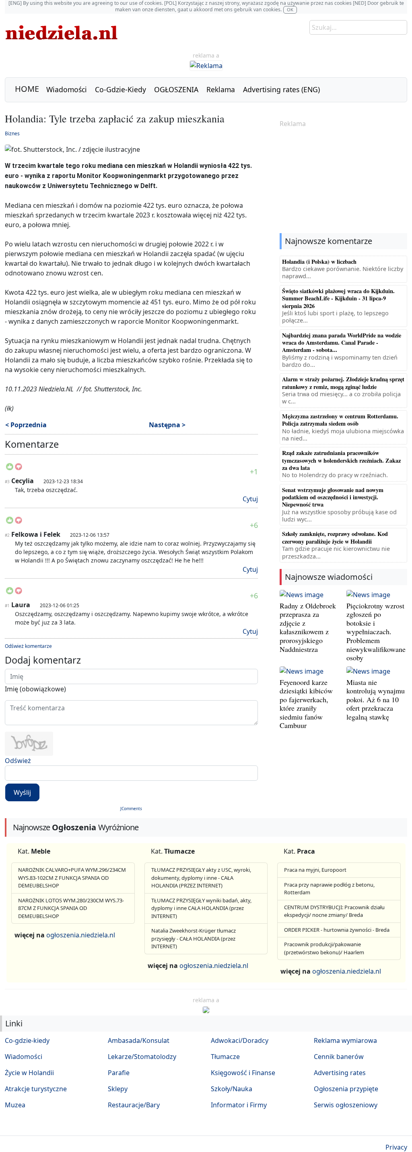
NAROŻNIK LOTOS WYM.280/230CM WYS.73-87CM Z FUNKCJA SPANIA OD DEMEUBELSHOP (71, 908)
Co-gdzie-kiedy (27, 1040)
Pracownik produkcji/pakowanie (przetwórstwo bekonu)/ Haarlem (324, 948)
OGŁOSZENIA (176, 89)
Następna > (167, 424)
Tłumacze (225, 1056)
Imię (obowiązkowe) (35, 689)
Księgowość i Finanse (243, 1072)
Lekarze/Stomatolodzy (142, 1056)
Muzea (15, 1104)
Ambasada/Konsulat (138, 1040)
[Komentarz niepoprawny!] (18, 469)
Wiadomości (66, 89)
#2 (7, 535)
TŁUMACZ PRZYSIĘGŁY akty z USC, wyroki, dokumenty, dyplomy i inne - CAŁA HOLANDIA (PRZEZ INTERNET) (201, 877)
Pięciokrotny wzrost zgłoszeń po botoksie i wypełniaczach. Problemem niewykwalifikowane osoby (376, 632)
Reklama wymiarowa (345, 1040)
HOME (27, 88)
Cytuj (250, 498)
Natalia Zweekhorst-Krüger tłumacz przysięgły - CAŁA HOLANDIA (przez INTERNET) (193, 938)
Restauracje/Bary (134, 1104)
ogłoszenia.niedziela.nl (80, 935)
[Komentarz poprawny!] (10, 469)
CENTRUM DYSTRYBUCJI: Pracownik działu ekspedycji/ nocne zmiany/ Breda (334, 911)
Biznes (12, 133)
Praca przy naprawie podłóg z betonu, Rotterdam (329, 888)
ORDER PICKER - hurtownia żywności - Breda (336, 929)
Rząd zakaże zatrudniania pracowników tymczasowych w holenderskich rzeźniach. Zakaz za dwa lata (341, 460)
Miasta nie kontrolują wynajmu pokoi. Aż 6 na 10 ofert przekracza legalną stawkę (375, 699)
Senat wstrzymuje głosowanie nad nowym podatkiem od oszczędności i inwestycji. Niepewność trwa (332, 497)
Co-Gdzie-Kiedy (120, 89)
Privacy (396, 1147)
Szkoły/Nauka (231, 1088)
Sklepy (118, 1088)
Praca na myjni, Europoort (315, 869)
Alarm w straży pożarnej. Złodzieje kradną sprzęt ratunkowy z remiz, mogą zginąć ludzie (343, 383)
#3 (7, 481)
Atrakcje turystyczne (36, 1088)
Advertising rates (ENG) (281, 89)
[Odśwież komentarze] (59, 446)
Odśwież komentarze (28, 646)
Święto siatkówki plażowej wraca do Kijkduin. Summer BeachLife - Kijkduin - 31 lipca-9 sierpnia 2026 (338, 298)
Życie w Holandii (29, 1072)
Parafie (119, 1072)
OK (290, 9)
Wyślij (22, 792)
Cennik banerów (339, 1056)
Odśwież (18, 760)
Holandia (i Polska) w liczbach (319, 261)
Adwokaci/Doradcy (239, 1040)
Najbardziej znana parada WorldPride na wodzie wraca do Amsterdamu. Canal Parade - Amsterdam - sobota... (341, 342)
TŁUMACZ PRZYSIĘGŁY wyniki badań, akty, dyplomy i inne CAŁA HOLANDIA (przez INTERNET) (201, 908)
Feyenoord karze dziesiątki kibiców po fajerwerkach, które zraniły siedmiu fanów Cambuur (306, 703)
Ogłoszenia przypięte (346, 1088)
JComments (131, 808)
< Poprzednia (26, 424)
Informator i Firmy (239, 1104)
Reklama (220, 89)
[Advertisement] (343, 181)
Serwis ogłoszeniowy (345, 1104)
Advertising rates (340, 1072)
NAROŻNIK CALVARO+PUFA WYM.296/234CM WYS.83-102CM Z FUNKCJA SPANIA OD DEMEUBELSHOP (72, 877)
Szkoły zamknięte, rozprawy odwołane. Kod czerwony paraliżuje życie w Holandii (335, 537)
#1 (7, 605)
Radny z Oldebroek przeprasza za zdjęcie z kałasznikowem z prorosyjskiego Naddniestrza (308, 627)
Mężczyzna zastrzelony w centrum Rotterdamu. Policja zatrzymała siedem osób (340, 420)
